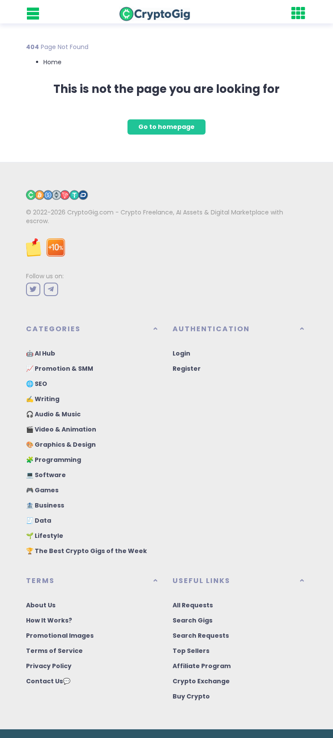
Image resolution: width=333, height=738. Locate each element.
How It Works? (49, 620)
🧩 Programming (53, 459)
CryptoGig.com (90, 212)
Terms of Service (54, 650)
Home (52, 62)
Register (187, 368)
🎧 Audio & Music (53, 414)
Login (181, 353)
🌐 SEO (36, 383)
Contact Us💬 (48, 681)
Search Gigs (192, 620)
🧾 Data (38, 520)
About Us (41, 605)
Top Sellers (191, 650)
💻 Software (46, 475)
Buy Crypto (191, 696)
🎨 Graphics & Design (61, 444)
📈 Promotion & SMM (59, 368)
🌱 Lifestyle (44, 535)
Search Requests (201, 635)
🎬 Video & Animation (61, 429)
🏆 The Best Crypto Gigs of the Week (86, 551)
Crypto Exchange (201, 681)
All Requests (193, 605)
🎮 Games (42, 490)
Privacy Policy (49, 666)
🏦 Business (45, 505)
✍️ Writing (42, 399)
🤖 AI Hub (40, 353)
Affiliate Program (202, 666)
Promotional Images (60, 635)
